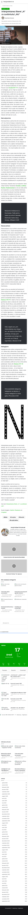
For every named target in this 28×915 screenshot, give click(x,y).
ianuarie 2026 (5, 789)
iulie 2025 (4, 798)
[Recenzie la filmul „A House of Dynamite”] (21, 764)
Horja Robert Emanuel (9, 18)
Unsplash (4, 512)
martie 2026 (5, 785)
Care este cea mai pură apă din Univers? (21, 592)
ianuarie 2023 (5, 865)
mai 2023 (4, 856)
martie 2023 (5, 861)
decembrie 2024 (6, 814)
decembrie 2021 (5, 894)
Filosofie (21, 517)
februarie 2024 (5, 836)
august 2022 (5, 876)
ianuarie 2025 (5, 811)
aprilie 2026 (4, 782)
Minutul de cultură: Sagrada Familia (6, 754)
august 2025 (5, 796)
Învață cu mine (9, 5)
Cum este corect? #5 (16, 699)
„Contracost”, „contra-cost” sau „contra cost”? (18, 675)
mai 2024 (4, 829)
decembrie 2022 (6, 867)
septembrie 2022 (6, 874)
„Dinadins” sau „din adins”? (17, 708)
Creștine (13, 517)
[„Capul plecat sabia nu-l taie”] (5, 694)
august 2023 (5, 849)
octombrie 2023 (5, 845)
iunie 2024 (4, 827)
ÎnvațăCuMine (14, 520)
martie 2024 (5, 834)
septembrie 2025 (6, 794)
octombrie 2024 (5, 818)
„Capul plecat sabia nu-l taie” (18, 692)
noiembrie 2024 (5, 816)
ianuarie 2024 (5, 838)
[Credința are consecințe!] (21, 602)
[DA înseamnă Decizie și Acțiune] (7, 602)
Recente (13, 670)
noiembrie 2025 (5, 791)
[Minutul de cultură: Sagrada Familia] (7, 748)
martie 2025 (5, 807)
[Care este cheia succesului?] (7, 586)
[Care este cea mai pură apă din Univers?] (21, 586)
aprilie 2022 (4, 885)
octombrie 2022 (5, 872)
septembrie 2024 (6, 820)
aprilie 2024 (4, 832)
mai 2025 (4, 802)
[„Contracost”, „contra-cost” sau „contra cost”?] (5, 678)
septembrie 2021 (6, 901)
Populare (4, 670)
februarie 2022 (5, 890)
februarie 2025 (5, 809)
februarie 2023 (5, 863)
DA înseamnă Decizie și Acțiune (7, 607)
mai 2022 (4, 883)
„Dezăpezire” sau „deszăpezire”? (5, 769)
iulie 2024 (4, 825)
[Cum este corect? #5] (5, 702)
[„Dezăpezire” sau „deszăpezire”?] (7, 764)
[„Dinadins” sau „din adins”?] (5, 709)
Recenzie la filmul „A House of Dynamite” (20, 769)
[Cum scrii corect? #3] (5, 687)
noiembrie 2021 (5, 896)
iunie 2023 (4, 854)
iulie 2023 (4, 852)
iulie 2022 (4, 878)
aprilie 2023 (4, 858)
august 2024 (5, 823)
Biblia (5, 517)
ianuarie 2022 (5, 892)
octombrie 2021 (5, 899)
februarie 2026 (5, 787)
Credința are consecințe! (18, 607)
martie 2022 (5, 887)
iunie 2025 (4, 800)
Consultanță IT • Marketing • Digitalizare (14, 908)
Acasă (3, 5)
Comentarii (23, 670)
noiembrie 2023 (5, 843)
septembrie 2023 (6, 847)
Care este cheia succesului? (5, 592)
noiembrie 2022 (5, 869)
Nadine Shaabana (15, 510)
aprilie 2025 (4, 805)
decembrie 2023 (6, 840)
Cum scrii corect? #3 (16, 683)
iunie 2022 (4, 881)
